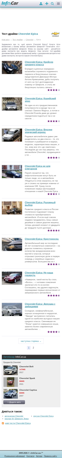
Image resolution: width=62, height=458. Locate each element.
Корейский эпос (40, 99)
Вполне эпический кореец (38, 131)
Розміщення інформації (14, 456)
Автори (39, 456)
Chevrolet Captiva (28, 390)
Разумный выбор (40, 203)
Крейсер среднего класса (39, 63)
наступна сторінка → (31, 341)
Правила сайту (50, 456)
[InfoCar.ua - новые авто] (10, 3)
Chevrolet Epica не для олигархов (37, 167)
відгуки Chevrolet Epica (43, 416)
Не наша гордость (39, 274)
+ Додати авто (14, 402)
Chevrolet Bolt (26, 366)
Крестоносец (42, 239)
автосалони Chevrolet (14, 416)
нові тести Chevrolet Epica (18, 423)
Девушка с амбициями (40, 305)
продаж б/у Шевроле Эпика (17, 419)
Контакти (30, 456)
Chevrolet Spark (27, 378)
